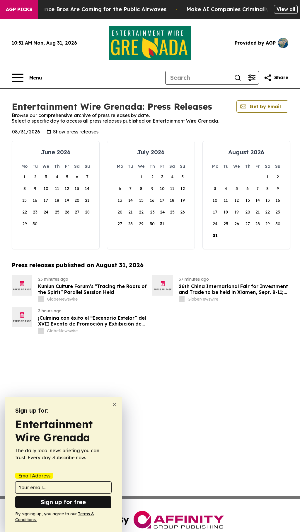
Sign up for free (63, 502)
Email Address (34, 476)
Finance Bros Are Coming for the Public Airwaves (100, 9)
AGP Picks (19, 9)
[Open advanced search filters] (252, 77)
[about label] (41, 299)
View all (286, 9)
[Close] (114, 404)
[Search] (238, 77)
